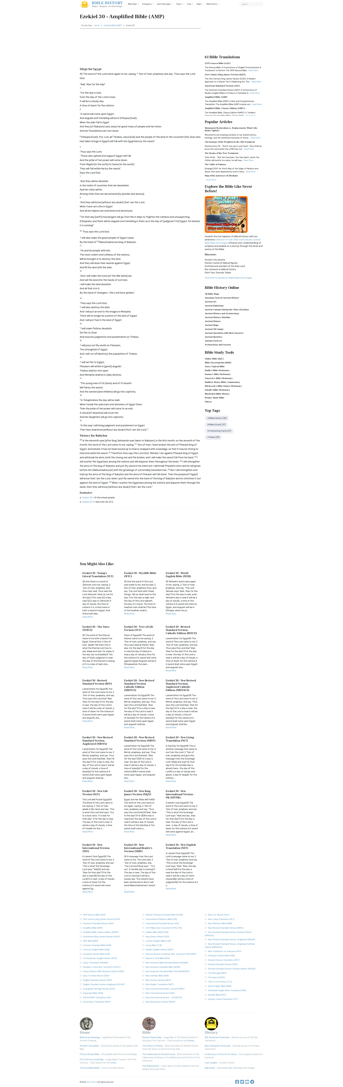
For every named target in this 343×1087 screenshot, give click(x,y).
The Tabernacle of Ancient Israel (158, 1054)
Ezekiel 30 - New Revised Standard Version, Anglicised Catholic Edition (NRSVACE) (181, 685)
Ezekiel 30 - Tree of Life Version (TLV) (138, 628)
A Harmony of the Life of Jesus (221, 1054)
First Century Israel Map (92, 1059)
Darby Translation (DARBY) (95, 963)
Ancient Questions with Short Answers (224, 333)
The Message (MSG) (217, 973)
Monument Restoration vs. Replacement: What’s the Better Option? (231, 129)
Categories (147, 4)
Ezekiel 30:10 (88, 502)
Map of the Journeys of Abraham (221, 175)
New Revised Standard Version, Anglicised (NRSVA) (231, 939)
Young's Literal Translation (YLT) (223, 999)
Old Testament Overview (217, 1037)
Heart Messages (164, 4)
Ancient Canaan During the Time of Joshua (227, 309)
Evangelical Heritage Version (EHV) (99, 989)
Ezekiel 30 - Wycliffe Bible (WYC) (140, 574)
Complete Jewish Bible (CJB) (96, 954)
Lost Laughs (211, 1062)
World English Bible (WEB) (219, 986)
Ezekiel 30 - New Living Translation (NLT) (180, 739)
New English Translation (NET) (160, 984)
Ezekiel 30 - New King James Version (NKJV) (137, 792)
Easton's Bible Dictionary (218, 374)
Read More (87, 617)
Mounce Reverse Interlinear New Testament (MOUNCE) (171, 954)
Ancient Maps (212, 325)
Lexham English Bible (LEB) (158, 941)
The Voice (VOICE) (216, 977)
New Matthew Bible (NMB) (220, 923)
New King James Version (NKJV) (160, 1002)
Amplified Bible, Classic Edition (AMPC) (225, 108)
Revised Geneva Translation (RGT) (224, 960)
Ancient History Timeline (218, 317)
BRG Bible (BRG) (90, 941)
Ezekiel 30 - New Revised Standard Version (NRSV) (140, 739)
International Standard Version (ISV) (162, 923)
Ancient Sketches (213, 337)
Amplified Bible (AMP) (113, 25)
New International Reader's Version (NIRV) (165, 989)
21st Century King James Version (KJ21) (225, 74)
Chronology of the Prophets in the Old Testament (230, 142)
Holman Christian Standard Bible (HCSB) (164, 915)
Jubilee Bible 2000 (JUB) (157, 932)
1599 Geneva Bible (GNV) (218, 63)
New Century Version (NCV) (158, 980)
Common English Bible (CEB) (96, 949)
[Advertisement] (140, 48)
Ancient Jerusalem (89, 1046)
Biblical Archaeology (90, 1037)
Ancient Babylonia (214, 305)
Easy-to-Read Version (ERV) (96, 976)
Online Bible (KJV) (214, 358)
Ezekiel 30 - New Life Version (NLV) (95, 792)
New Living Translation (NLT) (221, 919)
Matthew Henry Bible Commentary (222, 382)
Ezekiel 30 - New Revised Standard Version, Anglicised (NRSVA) (97, 741)
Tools (189, 4)
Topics (179, 4)
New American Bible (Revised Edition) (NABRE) (167, 963)
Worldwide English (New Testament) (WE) (227, 990)
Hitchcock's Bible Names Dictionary (223, 386)
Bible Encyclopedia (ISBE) (218, 362)
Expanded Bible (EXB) (93, 993)
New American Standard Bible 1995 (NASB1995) (167, 971)
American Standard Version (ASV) (222, 86)
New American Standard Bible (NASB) (163, 967)
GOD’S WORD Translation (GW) (97, 997)
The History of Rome (152, 1046)
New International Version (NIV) (160, 993)
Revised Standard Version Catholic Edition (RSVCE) (231, 969)
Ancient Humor (213, 321)
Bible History (212, 4)
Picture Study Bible (214, 397)
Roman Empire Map (151, 1037)
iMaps (199, 4)
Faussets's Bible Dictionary (219, 378)
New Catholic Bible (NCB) (157, 976)
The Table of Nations (215, 164)
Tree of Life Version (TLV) (220, 982)
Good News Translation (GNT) (97, 1002)
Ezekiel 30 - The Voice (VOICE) (96, 628)
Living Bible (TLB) (154, 945)
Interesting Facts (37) (220, 431)
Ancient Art (210, 301)
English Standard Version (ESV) (97, 980)
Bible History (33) (217, 418)
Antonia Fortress (213, 340)
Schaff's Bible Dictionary (217, 390)
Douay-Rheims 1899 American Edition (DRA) (103, 971)
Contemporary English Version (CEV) (100, 958)
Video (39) (214, 437)
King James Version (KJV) (157, 936)
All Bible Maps (212, 294)
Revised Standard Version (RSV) (223, 964)
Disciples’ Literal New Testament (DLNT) (102, 967)
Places (191, 1040)
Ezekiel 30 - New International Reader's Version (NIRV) (138, 848)
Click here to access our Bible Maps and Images (228, 278)
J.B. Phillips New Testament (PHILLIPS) (164, 928)
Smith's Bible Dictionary (217, 370)
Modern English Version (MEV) (159, 949)
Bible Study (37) (217, 424)
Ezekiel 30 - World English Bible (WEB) (178, 574)
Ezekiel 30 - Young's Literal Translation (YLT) (97, 574)
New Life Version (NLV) (218, 915)
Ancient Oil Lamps (214, 329)
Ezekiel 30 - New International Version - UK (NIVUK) (180, 794)
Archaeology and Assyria (218, 344)
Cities (113, 1062)
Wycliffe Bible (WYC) (217, 995)
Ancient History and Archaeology (222, 313)
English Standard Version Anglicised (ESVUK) (103, 984)
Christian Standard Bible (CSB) (97, 945)
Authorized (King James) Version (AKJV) (101, 936)
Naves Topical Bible (215, 366)
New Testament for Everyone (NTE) (224, 951)
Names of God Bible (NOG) (158, 958)
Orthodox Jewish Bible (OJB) (221, 955)
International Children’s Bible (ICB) (161, 919)
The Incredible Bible (90, 1068)
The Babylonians (150, 1066)
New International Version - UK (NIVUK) (164, 997)
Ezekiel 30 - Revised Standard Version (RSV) (97, 682)
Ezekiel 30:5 (88, 497)
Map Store (210, 1068)
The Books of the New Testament (221, 153)
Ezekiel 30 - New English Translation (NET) (181, 846)
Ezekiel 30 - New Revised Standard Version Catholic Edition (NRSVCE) (139, 685)
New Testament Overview (217, 1046)
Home (96, 25)
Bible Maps (132, 4)
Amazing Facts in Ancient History (222, 297)
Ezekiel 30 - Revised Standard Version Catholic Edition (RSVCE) (181, 630)
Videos (208, 401)
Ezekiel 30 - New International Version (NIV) (96, 848)
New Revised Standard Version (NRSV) (225, 928)
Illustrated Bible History (217, 394)
